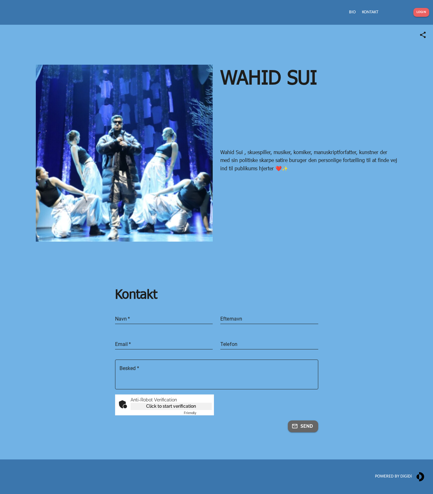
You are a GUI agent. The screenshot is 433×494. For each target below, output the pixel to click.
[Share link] (422, 34)
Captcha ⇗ (198, 413)
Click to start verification (171, 406)
